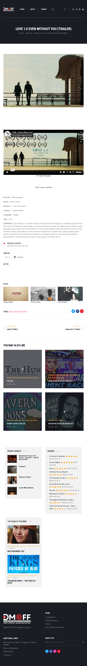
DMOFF (6, 627)
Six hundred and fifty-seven (59, 484)
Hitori (51, 468)
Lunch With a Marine (26, 488)
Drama (36, 33)
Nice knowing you (15, 551)
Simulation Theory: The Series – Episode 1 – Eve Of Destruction (29, 457)
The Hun (10, 381)
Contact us (7, 655)
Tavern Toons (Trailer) (16, 424)
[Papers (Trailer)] (15, 294)
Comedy (16, 420)
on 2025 (9, 427)
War (37, 378)
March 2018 (15, 378)
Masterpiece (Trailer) (57, 494)
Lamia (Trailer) (62, 302)
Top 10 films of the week (31, 546)
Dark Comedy (11, 546)
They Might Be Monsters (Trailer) (61, 500)
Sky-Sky (52, 490)
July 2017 (16, 312)
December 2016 (53, 375)
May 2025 (21, 420)
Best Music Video (13, 576)
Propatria (22, 466)
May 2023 (19, 546)
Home (21, 33)
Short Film (23, 312)
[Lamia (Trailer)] (70, 294)
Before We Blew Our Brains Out (61, 424)
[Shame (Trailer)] (43, 294)
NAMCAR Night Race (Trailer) (60, 381)
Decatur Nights (54, 462)
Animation (10, 420)
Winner (48, 624)
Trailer (61, 378)
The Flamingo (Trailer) (57, 478)
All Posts (29, 33)
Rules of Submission (10, 648)
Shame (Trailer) (35, 302)
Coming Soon (50, 617)
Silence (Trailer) (25, 477)
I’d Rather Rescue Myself (58, 472)
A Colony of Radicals (57, 456)
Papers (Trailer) (8, 302)
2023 (11, 548)
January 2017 (67, 375)
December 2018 (53, 420)
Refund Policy (8, 651)
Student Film (31, 378)
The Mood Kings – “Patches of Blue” (21, 582)
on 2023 (9, 384)
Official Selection (51, 620)
